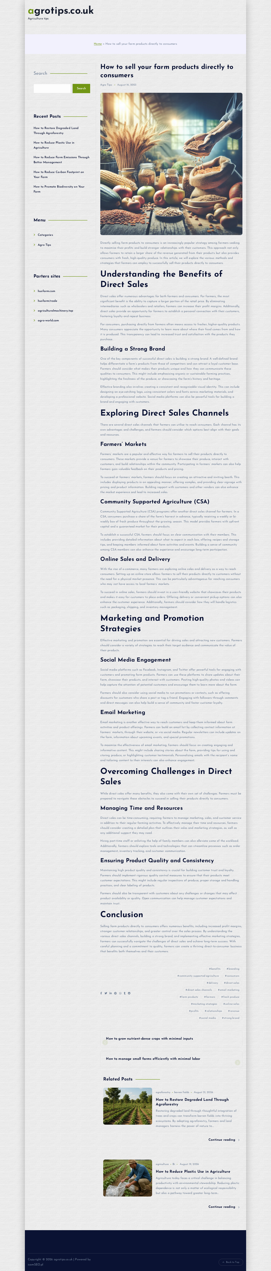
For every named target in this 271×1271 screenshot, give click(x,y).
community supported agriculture (199, 976)
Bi (174, 1164)
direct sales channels (199, 990)
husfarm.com (46, 291)
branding (234, 969)
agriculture (162, 1164)
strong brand (231, 1018)
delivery (213, 983)
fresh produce (231, 997)
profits (195, 1011)
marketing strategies (205, 1004)
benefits (215, 969)
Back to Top (232, 1262)
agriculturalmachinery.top (55, 310)
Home (98, 44)
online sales (232, 1004)
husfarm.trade (47, 301)
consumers (233, 976)
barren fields (181, 1092)
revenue (234, 1011)
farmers (210, 997)
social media (208, 1018)
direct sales (232, 983)
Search (40, 73)
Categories (45, 235)
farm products (189, 997)
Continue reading (222, 1139)
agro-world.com (48, 320)
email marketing (229, 990)
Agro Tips (44, 245)
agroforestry (163, 1092)
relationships (214, 1011)
